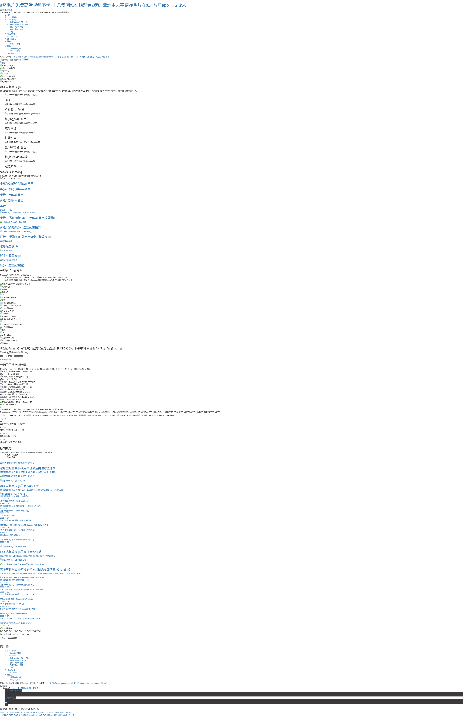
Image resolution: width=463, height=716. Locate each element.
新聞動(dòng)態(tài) (17, 48)
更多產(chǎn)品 (6, 210)
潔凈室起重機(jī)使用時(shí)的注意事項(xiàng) (17, 540)
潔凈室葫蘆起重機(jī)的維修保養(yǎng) (14, 511)
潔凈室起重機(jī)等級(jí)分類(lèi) (12, 605)
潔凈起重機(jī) (18, 57)
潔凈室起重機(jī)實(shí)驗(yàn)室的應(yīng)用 (17, 595)
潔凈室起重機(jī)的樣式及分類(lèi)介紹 (14, 502)
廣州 (34, 688)
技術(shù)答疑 (15, 51)
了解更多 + (4, 419)
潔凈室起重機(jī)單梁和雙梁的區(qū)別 (14, 581)
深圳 (38, 688)
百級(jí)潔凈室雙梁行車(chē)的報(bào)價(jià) (16, 600)
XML (76, 57)
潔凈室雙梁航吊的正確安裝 (10, 535)
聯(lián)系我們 (10, 53)
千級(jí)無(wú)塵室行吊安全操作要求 (13, 614)
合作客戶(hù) (15, 36)
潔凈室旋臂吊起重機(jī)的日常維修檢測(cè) (16, 624)
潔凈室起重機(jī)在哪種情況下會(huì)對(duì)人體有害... (20, 507)
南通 (27, 688)
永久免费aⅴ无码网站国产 (53, 715)
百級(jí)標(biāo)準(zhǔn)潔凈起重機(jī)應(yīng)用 (18, 609)
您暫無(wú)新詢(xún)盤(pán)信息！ (95, 57)
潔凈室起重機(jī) (30, 57)
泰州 (30, 688)
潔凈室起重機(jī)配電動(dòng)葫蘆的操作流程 (17, 585)
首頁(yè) (8, 14)
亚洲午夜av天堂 (37, 715)
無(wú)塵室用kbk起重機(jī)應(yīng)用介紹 (15, 521)
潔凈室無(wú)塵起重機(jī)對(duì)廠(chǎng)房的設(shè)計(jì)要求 (24, 526)
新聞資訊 (8, 46)
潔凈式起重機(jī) (42, 57)
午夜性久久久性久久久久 (9, 715)
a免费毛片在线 (68, 715)
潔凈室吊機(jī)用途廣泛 (8, 516)
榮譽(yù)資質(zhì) (11, 39)
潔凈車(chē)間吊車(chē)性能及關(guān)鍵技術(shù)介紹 (21, 619)
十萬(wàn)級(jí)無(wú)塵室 (20, 22)
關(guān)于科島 (11, 17)
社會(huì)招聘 (15, 43)
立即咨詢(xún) (5, 359)
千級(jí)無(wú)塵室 (17, 27)
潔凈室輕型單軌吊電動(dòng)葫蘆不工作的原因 (17, 531)
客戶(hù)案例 (10, 34)
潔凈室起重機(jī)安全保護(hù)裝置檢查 (14, 497)
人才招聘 (8, 41)
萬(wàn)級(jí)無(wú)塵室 (19, 24)
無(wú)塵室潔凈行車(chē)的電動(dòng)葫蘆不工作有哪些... (22, 590)
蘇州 (23, 688)
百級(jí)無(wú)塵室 (17, 29)
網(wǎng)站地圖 (63, 57)
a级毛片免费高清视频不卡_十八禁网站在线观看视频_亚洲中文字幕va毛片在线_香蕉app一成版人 (93, 5)
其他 (11, 31)
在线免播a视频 (24, 715)
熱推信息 (51, 57)
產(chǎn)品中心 (11, 19)
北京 (19, 688)
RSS (71, 57)
